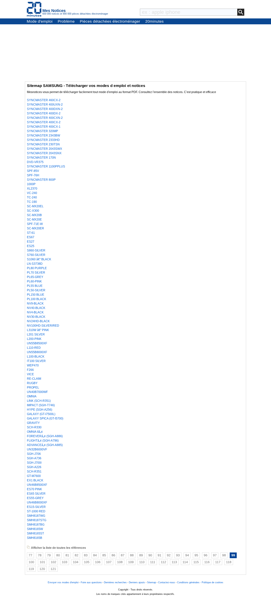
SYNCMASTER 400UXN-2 (45, 104)
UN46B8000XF (37, 502)
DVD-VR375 (35, 162)
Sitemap (151, 582)
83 (86, 555)
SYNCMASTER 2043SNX (44, 153)
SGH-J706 (34, 453)
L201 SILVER (36, 334)
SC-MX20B (34, 215)
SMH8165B (34, 537)
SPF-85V (33, 170)
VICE (30, 374)
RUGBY (32, 383)
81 (67, 555)
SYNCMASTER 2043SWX (44, 148)
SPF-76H (33, 175)
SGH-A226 (34, 467)
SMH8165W (35, 529)
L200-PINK (34, 338)
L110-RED (34, 347)
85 (104, 555)
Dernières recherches (115, 582)
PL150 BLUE (35, 294)
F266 (30, 369)
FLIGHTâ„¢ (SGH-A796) (43, 440)
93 (178, 555)
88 (132, 555)
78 (39, 555)
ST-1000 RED (36, 511)
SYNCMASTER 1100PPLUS (46, 166)
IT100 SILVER (36, 361)
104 (75, 562)
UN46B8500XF (37, 484)
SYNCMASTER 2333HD (43, 139)
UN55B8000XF (37, 352)
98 (224, 555)
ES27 (30, 241)
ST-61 (31, 232)
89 (141, 555)
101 (42, 562)
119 (31, 569)
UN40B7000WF (37, 391)
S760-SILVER (36, 254)
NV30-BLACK (36, 316)
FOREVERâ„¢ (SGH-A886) (45, 436)
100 (31, 562)
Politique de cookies (212, 582)
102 (53, 562)
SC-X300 (33, 210)
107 (109, 562)
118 (228, 562)
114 (185, 562)
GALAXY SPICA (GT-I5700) (45, 418)
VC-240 (32, 193)
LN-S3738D (35, 263)
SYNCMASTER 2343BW (43, 135)
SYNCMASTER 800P (41, 179)
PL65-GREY (35, 277)
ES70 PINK (34, 489)
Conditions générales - (189, 582)
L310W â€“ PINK (38, 330)
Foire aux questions (91, 582)
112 (163, 562)
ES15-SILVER (36, 506)
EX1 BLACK (35, 480)
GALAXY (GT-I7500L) (41, 414)
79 (49, 555)
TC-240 (32, 197)
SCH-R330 (34, 427)
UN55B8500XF (37, 343)
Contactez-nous (166, 582)
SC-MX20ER (35, 228)
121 (53, 569)
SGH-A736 (34, 458)
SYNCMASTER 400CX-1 (43, 126)
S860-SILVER (36, 250)
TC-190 (32, 201)
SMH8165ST (35, 533)
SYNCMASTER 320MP (42, 131)
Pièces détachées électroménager (110, 21)
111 (152, 562)
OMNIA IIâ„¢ (35, 431)
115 (196, 562)
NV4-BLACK (35, 312)
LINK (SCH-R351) (39, 400)
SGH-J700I (34, 462)
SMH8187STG (36, 520)
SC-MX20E (34, 219)
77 (30, 555)
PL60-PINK (34, 281)
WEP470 (33, 365)
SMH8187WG (36, 515)
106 (97, 562)
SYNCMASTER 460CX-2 (43, 100)
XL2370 (32, 188)
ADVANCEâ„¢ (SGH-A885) (45, 445)
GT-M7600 (34, 475)
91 (159, 555)
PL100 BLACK (36, 299)
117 (217, 562)
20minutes (154, 21)
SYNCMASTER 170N (41, 157)
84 (95, 555)
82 (76, 555)
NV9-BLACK (35, 303)
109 (131, 562)
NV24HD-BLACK (38, 321)
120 (42, 569)
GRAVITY (33, 422)
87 (122, 555)
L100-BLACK (35, 356)
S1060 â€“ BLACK (39, 259)
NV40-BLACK (36, 307)
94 (187, 555)
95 (196, 555)
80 (58, 555)
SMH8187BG (35, 524)
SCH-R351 (34, 471)
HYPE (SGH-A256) (39, 409)
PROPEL (33, 387)
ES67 (30, 237)
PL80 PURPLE (37, 268)
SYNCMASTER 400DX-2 (43, 113)
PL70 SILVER (36, 272)
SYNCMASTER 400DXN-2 (45, 109)
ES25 (30, 246)
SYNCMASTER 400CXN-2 (45, 117)
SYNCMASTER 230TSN (43, 144)
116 (207, 562)
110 (142, 562)
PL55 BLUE (35, 285)
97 (215, 555)
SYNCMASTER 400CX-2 (43, 122)
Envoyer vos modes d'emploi (63, 582)
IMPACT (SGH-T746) (41, 405)
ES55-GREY (35, 498)
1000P (31, 184)
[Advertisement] (135, 52)
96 (205, 555)
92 (169, 555)
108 (120, 562)
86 (113, 555)
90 (150, 555)
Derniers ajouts (137, 582)
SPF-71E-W (35, 223)
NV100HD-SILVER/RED (43, 325)
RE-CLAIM (34, 378)
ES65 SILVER (36, 493)
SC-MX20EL (35, 206)
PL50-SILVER (36, 290)
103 (64, 562)
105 (86, 562)
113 (174, 562)
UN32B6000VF (37, 449)
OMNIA (32, 396)
